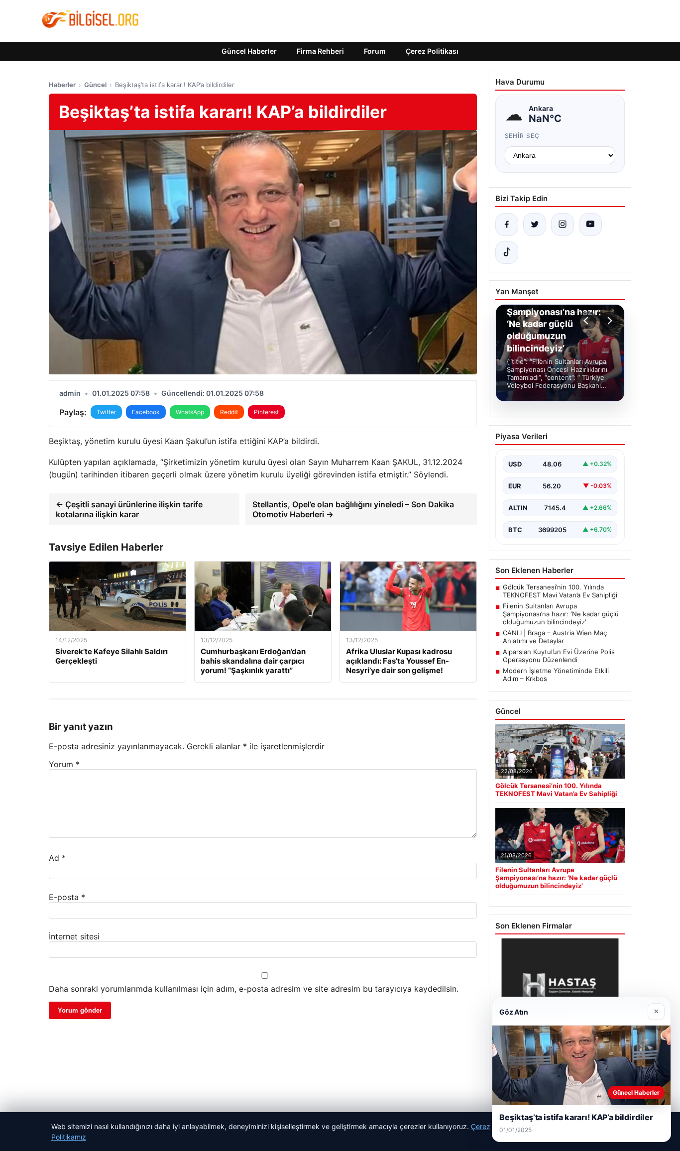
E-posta (67, 897)
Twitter (106, 412)
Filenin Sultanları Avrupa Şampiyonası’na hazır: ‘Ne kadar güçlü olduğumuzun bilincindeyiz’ (561, 614)
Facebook (146, 412)
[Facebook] (506, 224)
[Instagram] (562, 224)
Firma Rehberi (320, 51)
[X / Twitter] (534, 224)
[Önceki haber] (587, 320)
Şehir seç (522, 135)
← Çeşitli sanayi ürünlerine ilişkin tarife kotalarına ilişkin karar (129, 509)
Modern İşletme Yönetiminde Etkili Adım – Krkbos (556, 675)
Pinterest (266, 412)
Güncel (95, 85)
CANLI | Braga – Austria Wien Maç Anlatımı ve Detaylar (555, 637)
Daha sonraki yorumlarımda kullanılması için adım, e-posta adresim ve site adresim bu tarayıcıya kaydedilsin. (253, 989)
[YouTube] (590, 224)
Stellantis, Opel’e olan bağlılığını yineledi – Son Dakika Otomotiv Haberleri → (353, 509)
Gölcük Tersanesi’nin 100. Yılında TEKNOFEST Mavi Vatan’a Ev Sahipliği (560, 591)
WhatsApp (190, 412)
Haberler (62, 85)
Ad (57, 858)
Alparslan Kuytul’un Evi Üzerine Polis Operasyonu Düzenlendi (559, 656)
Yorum (64, 764)
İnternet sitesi (74, 936)
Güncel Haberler (249, 51)
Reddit (229, 412)
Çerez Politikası (432, 51)
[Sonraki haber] (608, 320)
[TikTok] (506, 252)
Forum (375, 51)
